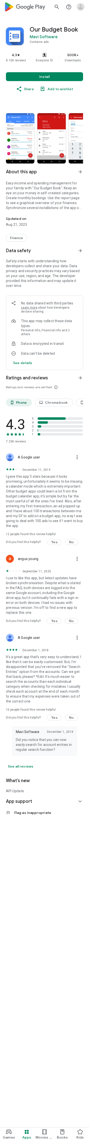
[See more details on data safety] (22, 363)
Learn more (29, 307)
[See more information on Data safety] (80, 251)
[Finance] (16, 238)
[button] (51, 60)
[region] (44, 57)
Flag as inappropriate (28, 812)
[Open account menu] (81, 7)
